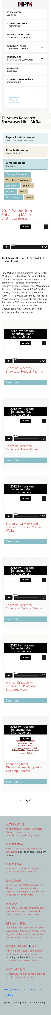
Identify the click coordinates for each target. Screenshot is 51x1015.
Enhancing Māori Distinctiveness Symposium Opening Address (24, 767)
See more (12, 382)
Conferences (12, 185)
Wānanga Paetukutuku (17, 174)
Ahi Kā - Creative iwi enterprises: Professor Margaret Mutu (21, 686)
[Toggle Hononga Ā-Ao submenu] (42, 58)
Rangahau (13, 880)
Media (23, 191)
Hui (34, 946)
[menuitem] (23, 13)
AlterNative (15, 824)
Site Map (8, 994)
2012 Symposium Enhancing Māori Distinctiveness (17, 214)
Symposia (11, 191)
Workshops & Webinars (18, 180)
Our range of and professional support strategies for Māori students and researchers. (25, 911)
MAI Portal (14, 864)
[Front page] (25, 4)
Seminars (28, 185)
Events (29, 197)
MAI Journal (15, 844)
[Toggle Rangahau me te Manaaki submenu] (42, 36)
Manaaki (12, 904)
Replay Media (16, 923)
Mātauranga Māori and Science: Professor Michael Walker (24, 527)
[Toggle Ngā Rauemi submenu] (42, 69)
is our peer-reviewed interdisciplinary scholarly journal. (24, 832)
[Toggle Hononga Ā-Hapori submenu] (42, 47)
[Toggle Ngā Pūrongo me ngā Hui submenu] (42, 80)
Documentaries (13, 197)
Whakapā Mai (15, 969)
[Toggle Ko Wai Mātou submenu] (42, 13)
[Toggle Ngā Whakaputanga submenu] (42, 24)
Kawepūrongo (16, 946)
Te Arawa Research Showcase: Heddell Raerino (24, 369)
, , (14, 950)
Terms (32, 989)
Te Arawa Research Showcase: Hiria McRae (22, 447)
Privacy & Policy (12, 989)
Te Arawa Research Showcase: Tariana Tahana (24, 606)
